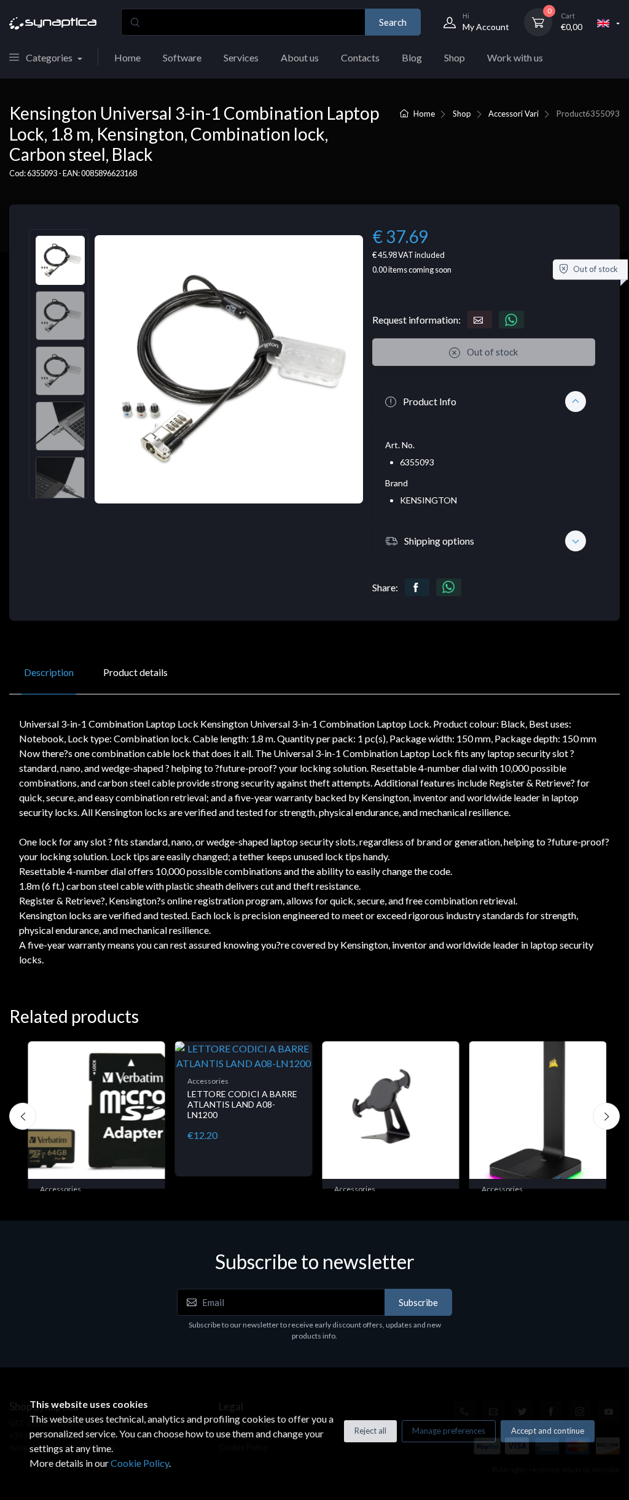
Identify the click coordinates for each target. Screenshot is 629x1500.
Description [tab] (49, 672)
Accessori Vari (513, 114)
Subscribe (418, 1302)
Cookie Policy (140, 1463)
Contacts (360, 57)
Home (127, 57)
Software (182, 57)
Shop (454, 57)
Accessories (60, 1189)
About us (300, 57)
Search (393, 22)
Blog (412, 57)
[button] (484, 401)
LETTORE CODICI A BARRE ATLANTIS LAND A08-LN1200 (242, 1104)
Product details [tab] (135, 672)
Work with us (515, 57)
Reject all (370, 1431)
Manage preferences (448, 1431)
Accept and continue (547, 1431)
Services (241, 57)
